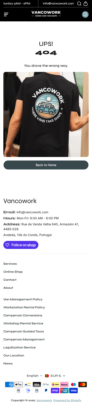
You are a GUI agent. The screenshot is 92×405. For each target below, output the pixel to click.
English (32, 376)
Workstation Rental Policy (24, 307)
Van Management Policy (22, 299)
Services (10, 264)
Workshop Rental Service (23, 323)
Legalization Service (19, 347)
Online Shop (13, 272)
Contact (10, 280)
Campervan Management (24, 339)
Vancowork (20, 201)
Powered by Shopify (67, 400)
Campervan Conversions (22, 315)
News (8, 363)
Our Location (13, 355)
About (8, 288)
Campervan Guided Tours (23, 331)
